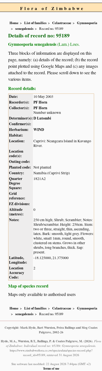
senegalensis (24, 28)
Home (14, 22)
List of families (35, 22)
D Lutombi (42, 118)
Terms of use (51, 368)
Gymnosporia (87, 22)
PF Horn (40, 102)
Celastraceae (61, 22)
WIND (38, 129)
